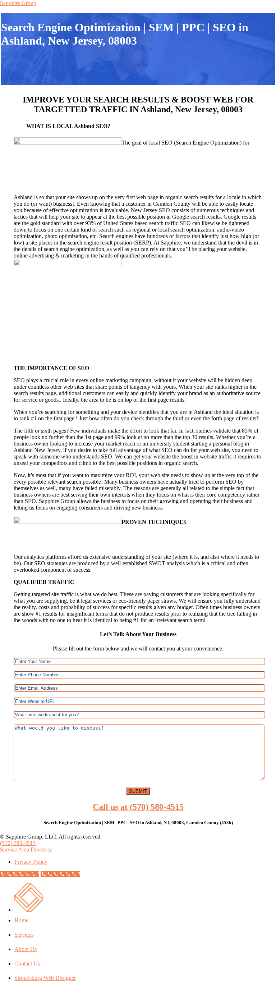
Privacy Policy (30, 862)
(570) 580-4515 (18, 843)
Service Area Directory (26, 849)
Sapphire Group (18, 3)
